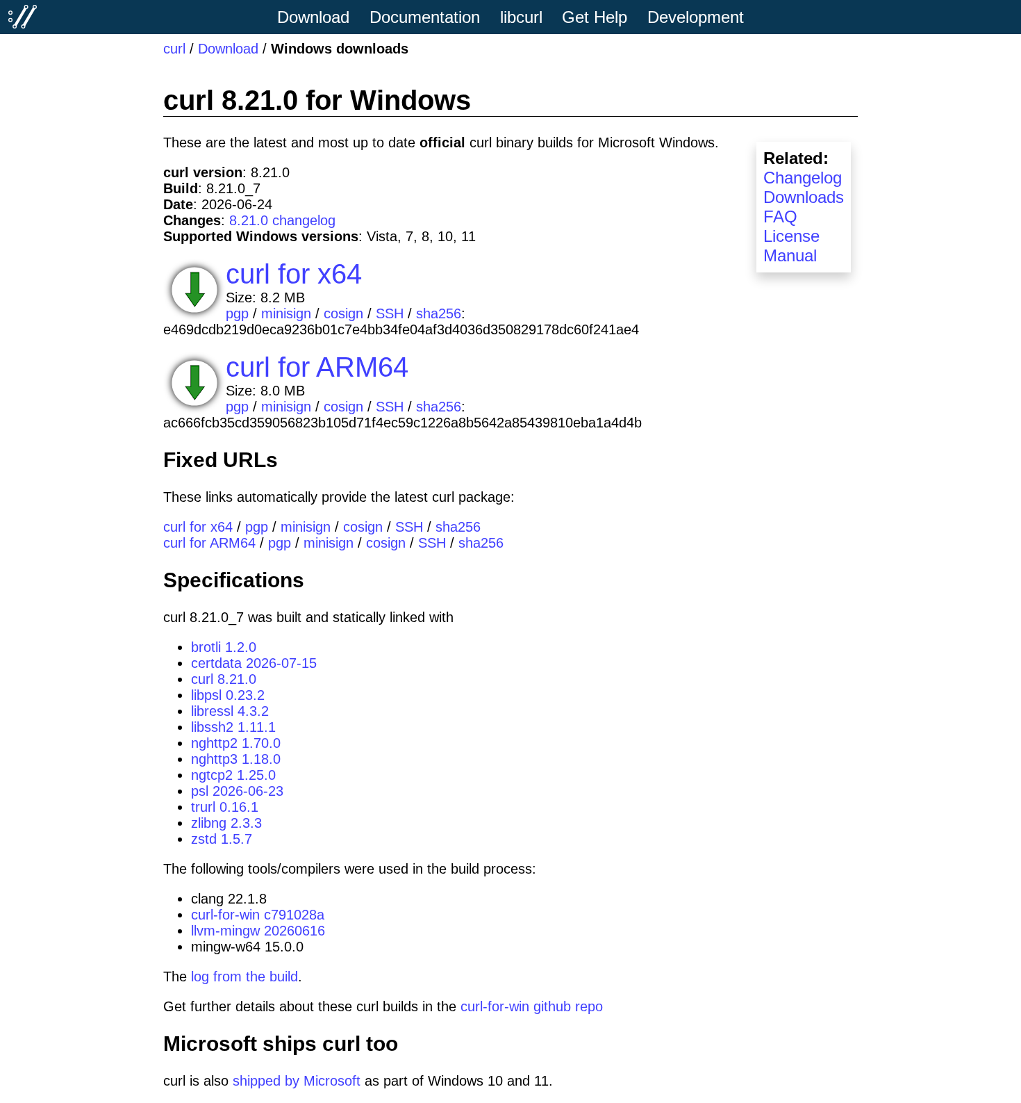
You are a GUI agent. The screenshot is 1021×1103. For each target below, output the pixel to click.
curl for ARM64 (317, 367)
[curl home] (23, 16)
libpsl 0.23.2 (228, 695)
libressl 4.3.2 (230, 711)
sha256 (438, 313)
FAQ (780, 216)
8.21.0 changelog (282, 220)
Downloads (803, 197)
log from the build (244, 976)
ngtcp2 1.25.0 (233, 775)
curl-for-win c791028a (257, 914)
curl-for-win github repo (531, 1006)
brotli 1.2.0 (223, 647)
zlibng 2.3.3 (226, 823)
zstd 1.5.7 (221, 839)
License (791, 236)
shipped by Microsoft (296, 1080)
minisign (286, 313)
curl (174, 48)
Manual (790, 255)
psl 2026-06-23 (237, 791)
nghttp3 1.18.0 (236, 759)
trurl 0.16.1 (224, 807)
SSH (390, 313)
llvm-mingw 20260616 (258, 930)
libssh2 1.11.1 (233, 727)
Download (228, 48)
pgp (237, 313)
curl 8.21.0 (223, 679)
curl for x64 (294, 274)
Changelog (802, 177)
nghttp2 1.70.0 (236, 743)
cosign (343, 313)
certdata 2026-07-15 (254, 663)
